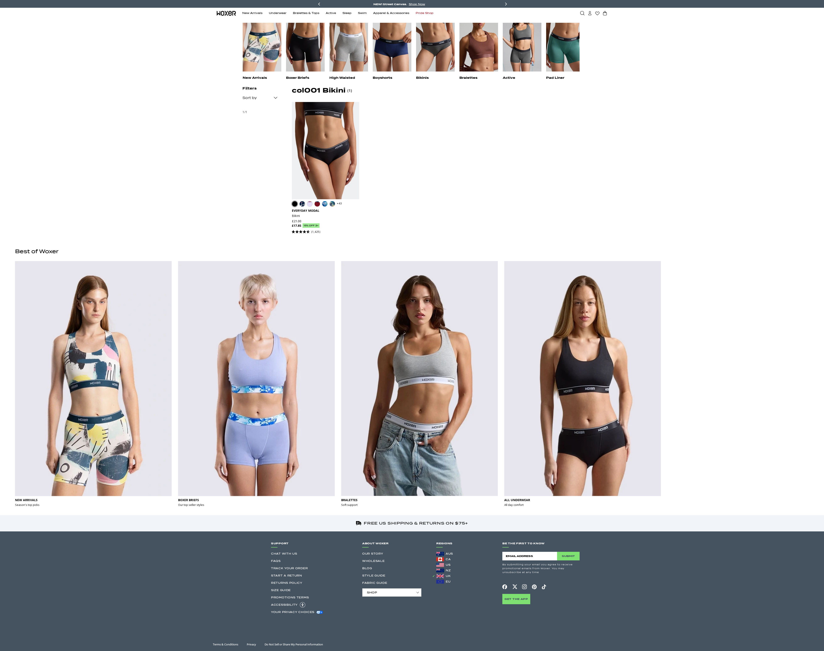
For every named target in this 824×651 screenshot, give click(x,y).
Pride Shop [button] (424, 13)
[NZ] (440, 570)
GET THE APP (516, 599)
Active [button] (331, 13)
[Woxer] (226, 13)
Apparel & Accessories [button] (391, 13)
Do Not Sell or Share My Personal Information (294, 644)
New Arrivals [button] (252, 13)
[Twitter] (514, 586)
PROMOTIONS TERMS (290, 597)
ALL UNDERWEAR (517, 500)
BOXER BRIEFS (188, 500)
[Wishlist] (597, 13)
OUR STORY (372, 553)
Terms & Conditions (225, 644)
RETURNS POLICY (286, 582)
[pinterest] (534, 586)
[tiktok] (544, 586)
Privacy (251, 644)
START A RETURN (286, 575)
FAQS (276, 561)
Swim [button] (362, 13)
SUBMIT (568, 556)
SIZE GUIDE (281, 590)
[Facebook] (504, 586)
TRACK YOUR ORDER (289, 568)
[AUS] (440, 554)
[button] (582, 13)
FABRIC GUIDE (374, 582)
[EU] (440, 582)
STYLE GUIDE (373, 575)
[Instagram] (524, 586)
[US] (440, 565)
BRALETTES (349, 500)
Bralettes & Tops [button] (306, 13)
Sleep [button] (346, 13)
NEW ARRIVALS (26, 500)
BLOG (367, 568)
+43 (339, 203)
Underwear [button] (277, 13)
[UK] (440, 576)
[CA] (440, 559)
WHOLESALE (373, 561)
